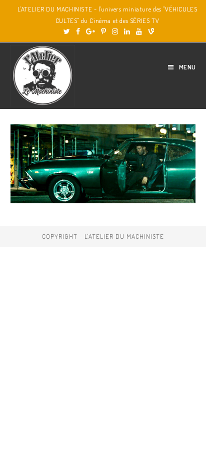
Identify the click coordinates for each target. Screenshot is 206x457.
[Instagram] (115, 31)
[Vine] (149, 31)
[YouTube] (139, 31)
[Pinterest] (103, 31)
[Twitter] (66, 31)
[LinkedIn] (127, 31)
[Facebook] (78, 31)
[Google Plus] (90, 31)
